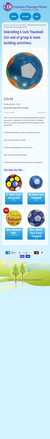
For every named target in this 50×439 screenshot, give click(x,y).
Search (25, 262)
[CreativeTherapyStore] (25, 10)
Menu (14, 16)
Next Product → (42, 112)
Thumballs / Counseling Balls (17, 25)
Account (25, 16)
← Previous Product (9, 112)
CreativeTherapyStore (24, 280)
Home (5, 25)
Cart (36, 16)
